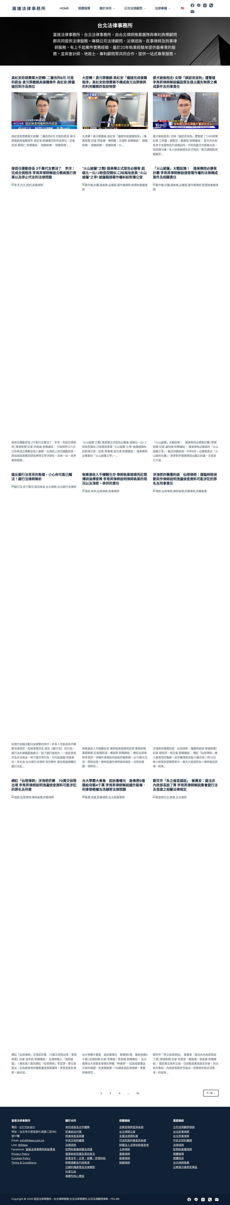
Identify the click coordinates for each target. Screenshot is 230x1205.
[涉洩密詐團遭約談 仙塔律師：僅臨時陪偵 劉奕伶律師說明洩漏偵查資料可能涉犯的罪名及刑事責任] (186, 615)
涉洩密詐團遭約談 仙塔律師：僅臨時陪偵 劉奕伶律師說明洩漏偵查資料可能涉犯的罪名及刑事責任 (185, 479)
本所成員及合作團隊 (77, 1127)
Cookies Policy (20, 1158)
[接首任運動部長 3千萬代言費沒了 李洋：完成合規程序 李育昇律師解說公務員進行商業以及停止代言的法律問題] (44, 309)
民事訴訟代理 (73, 1131)
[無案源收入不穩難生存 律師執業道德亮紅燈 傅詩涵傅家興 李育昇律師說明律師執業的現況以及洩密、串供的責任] (115, 615)
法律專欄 (161, 8)
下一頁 (209, 1093)
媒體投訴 (178, 1158)
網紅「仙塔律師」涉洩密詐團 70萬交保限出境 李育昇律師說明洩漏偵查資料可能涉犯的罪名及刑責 (43, 785)
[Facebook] (192, 5)
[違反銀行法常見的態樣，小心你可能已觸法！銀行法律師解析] (44, 611)
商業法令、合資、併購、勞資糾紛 (85, 1158)
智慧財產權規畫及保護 (78, 1149)
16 (137, 1093)
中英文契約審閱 (74, 1140)
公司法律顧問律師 (184, 1127)
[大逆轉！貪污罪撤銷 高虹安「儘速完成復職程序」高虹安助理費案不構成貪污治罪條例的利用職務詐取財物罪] (115, 110)
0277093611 (27, 1127)
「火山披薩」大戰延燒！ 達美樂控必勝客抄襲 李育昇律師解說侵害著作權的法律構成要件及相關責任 (185, 173)
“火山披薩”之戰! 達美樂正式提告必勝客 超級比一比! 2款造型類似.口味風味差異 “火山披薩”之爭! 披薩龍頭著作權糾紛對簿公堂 (114, 173)
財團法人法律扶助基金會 (134, 1145)
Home (64, 8)
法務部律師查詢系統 (131, 1127)
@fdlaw (23, 1145)
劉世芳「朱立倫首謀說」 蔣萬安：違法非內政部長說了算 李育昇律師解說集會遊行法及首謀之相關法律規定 (185, 785)
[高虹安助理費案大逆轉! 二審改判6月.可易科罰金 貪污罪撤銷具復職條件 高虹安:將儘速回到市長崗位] (44, 110)
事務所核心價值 (74, 1176)
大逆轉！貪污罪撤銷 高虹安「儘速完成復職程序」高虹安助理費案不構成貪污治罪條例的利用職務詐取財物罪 (114, 82)
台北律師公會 (127, 1131)
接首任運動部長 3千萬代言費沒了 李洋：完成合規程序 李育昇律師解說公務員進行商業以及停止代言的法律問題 (43, 173)
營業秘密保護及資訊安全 (80, 1154)
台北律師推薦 (181, 1162)
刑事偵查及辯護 (74, 1136)
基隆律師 (124, 1154)
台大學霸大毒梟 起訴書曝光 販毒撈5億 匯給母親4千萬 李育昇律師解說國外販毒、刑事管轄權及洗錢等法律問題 (115, 785)
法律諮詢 (70, 1145)
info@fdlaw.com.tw (32, 1140)
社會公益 (70, 1171)
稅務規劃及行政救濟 (77, 1162)
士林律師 (124, 1149)
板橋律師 (124, 1158)
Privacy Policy (20, 1154)
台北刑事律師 (181, 1136)
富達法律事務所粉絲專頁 (40, 1149)
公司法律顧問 (133, 8)
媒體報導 (84, 8)
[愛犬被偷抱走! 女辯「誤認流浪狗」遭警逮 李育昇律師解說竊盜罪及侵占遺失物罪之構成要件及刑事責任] (186, 110)
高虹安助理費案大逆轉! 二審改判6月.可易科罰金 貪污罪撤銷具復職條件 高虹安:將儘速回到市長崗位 (43, 82)
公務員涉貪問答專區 (185, 1167)
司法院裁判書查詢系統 (132, 1140)
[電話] (211, 5)
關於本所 (106, 8)
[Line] (199, 5)
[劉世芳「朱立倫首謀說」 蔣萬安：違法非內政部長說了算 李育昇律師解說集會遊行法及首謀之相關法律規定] (186, 921)
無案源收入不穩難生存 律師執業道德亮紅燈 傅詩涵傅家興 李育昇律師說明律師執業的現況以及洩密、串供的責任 (114, 479)
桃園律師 (124, 1162)
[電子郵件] (192, 11)
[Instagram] (205, 5)
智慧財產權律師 (182, 1149)
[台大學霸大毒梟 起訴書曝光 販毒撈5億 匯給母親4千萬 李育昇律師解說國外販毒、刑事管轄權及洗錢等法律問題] (115, 921)
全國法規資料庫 (128, 1136)
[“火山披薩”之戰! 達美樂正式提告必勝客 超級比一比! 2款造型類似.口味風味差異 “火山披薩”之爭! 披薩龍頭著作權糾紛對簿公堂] (115, 309)
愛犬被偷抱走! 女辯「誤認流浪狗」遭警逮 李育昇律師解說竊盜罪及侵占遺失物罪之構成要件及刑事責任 (185, 82)
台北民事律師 (181, 1131)
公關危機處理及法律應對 (80, 1167)
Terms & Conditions (23, 1162)
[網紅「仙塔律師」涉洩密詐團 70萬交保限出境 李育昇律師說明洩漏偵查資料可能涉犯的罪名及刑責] (44, 921)
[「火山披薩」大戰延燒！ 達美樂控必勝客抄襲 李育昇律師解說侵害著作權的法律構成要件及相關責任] (186, 309)
